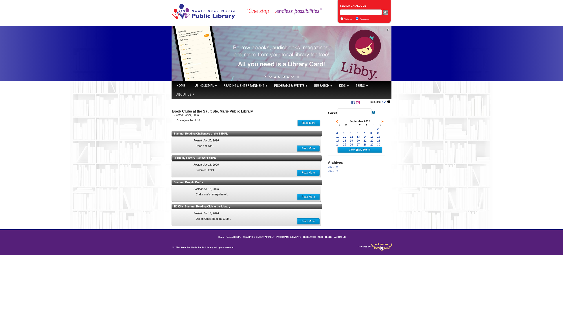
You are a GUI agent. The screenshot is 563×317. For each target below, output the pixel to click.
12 (351, 136)
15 (371, 136)
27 (358, 144)
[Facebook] (353, 102)
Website (348, 19)
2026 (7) (333, 167)
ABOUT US (183, 94)
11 (344, 136)
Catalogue (364, 19)
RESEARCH (321, 85)
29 (371, 144)
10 (337, 136)
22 (371, 140)
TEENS (360, 85)
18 (344, 140)
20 (358, 140)
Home (180, 85)
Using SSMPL (204, 85)
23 (378, 140)
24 (337, 144)
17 (337, 140)
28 (365, 144)
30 (378, 144)
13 (358, 136)
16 (378, 136)
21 (365, 140)
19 (351, 140)
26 (351, 144)
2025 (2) (333, 171)
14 (365, 136)
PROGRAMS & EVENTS (289, 85)
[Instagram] (358, 102)
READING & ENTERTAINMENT (244, 85)
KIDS (342, 85)
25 (344, 144)
